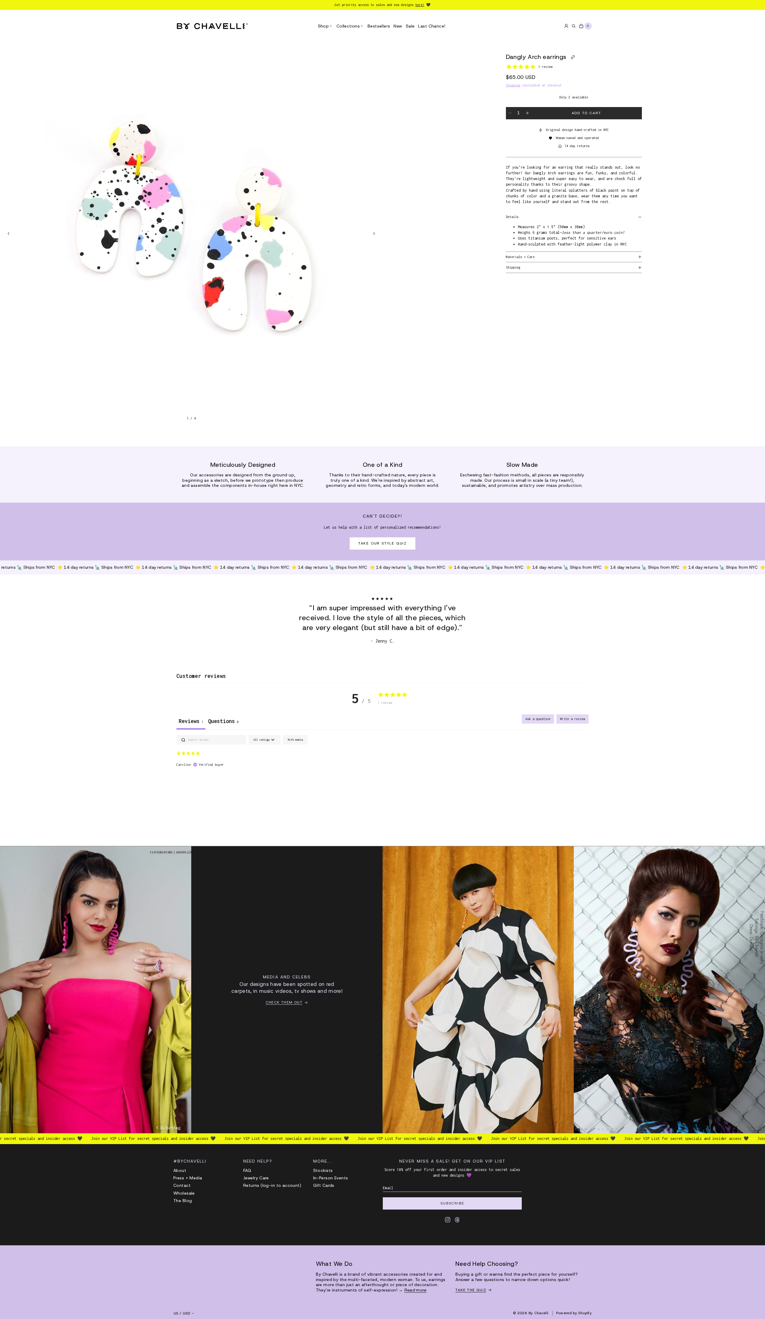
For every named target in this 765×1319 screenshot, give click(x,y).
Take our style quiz (382, 543)
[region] (191, 233)
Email (388, 1188)
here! (419, 5)
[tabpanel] (382, 773)
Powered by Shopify (574, 1313)
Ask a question (537, 719)
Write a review (572, 719)
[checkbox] (295, 740)
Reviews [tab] (191, 721)
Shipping (513, 85)
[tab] (223, 722)
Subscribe (452, 1203)
